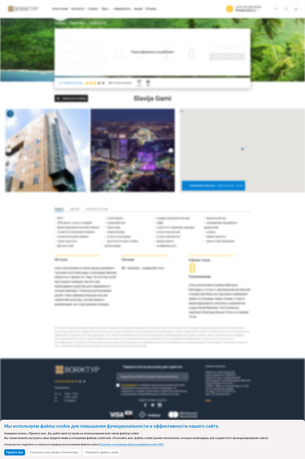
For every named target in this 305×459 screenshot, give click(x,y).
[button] (242, 149)
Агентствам (60, 8)
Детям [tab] (74, 209)
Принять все (14, 452)
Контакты (78, 8)
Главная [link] (60, 23)
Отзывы (151, 8)
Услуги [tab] (59, 209)
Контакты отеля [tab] (97, 209)
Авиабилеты (122, 8)
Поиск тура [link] (77, 23)
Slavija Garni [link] (97, 23)
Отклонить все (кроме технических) (54, 452)
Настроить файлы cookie (101, 452)
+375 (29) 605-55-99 (248, 7)
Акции (138, 8)
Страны (93, 8)
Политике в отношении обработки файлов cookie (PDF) (132, 444)
